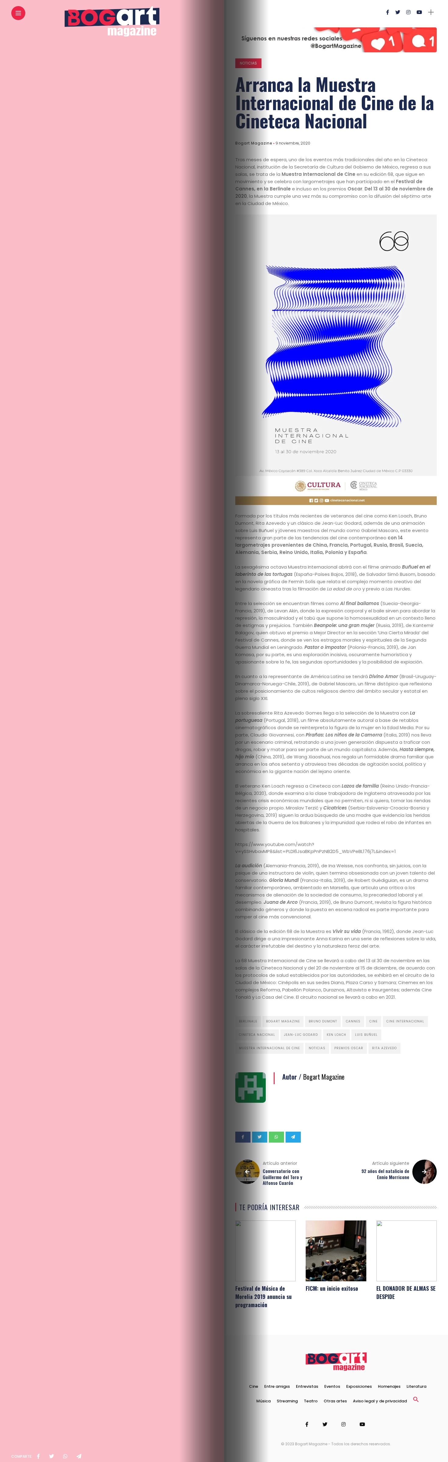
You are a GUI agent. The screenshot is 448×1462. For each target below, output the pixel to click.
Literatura (416, 1386)
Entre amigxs (277, 1386)
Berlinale (248, 1021)
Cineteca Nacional (257, 1034)
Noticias (248, 63)
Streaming (287, 1401)
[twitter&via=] (51, 1456)
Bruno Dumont (323, 1021)
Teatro (311, 1401)
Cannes (353, 1021)
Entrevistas (307, 1386)
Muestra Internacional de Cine (269, 1048)
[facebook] (38, 1456)
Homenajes (389, 1386)
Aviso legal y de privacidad (380, 1401)
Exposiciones (359, 1386)
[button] (416, 1401)
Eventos (332, 1386)
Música (263, 1401)
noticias (317, 1048)
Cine (373, 1021)
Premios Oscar (348, 1048)
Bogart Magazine (253, 143)
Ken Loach (336, 1034)
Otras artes (335, 1401)
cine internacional (405, 1021)
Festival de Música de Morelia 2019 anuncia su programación (263, 1296)
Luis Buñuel (366, 1034)
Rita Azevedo (384, 1048)
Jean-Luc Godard (301, 1034)
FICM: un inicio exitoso (332, 1288)
